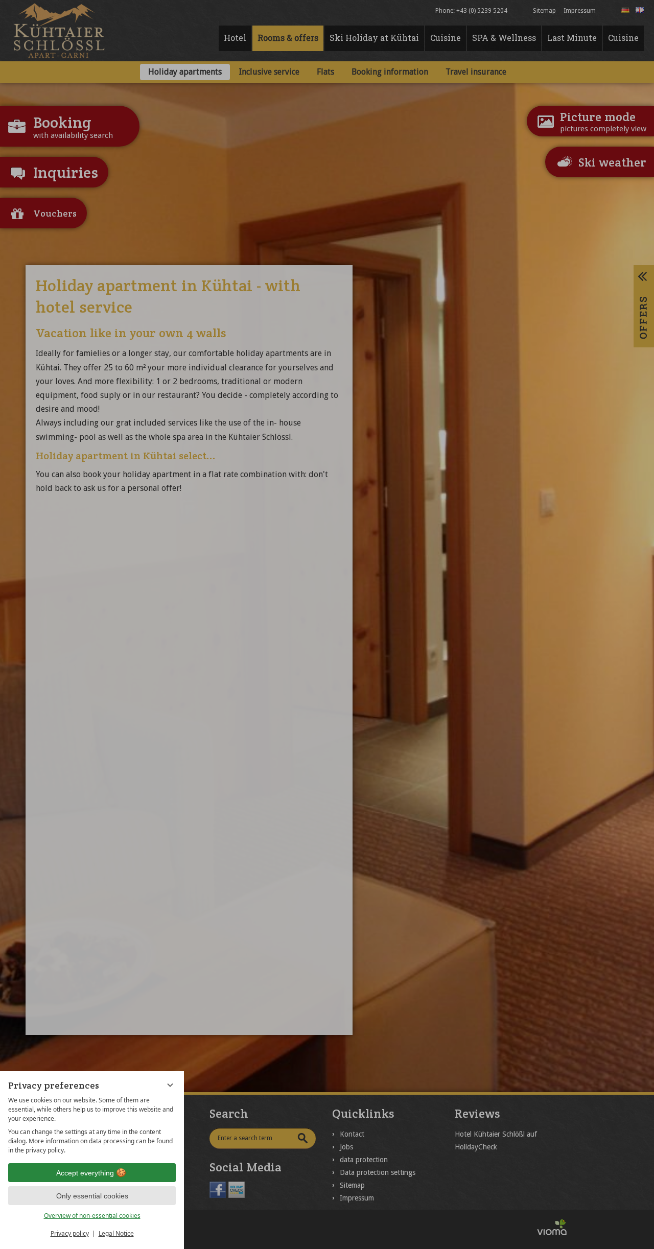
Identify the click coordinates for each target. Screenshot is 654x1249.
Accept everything (85, 1173)
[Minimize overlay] (170, 1085)
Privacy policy (70, 1233)
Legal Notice (116, 1233)
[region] (92, 1125)
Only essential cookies (92, 1196)
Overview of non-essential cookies (92, 1215)
